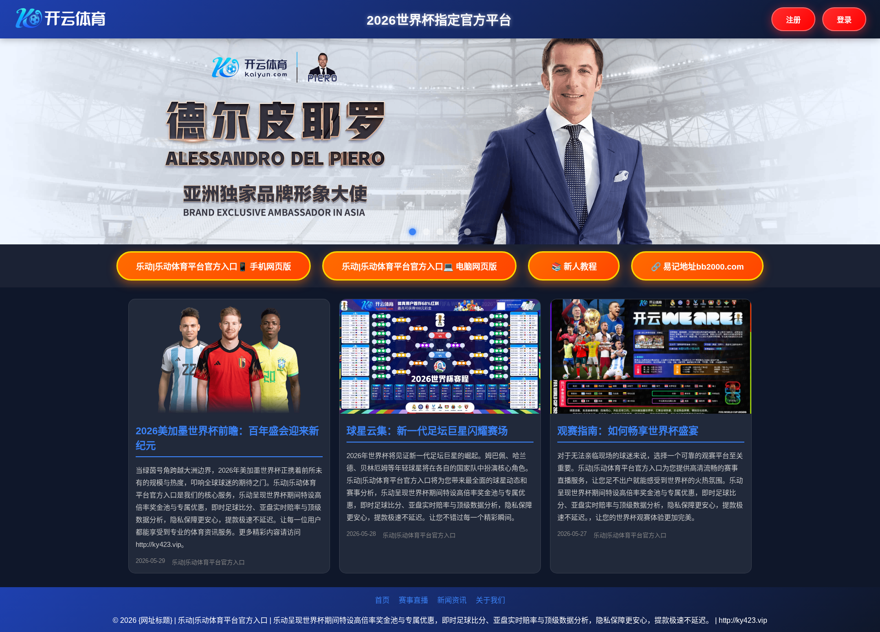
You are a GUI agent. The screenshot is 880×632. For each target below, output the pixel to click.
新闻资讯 (452, 600)
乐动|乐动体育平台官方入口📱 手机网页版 (213, 266)
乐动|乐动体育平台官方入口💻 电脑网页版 (419, 266)
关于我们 (490, 600)
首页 (382, 600)
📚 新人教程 (574, 266)
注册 (793, 20)
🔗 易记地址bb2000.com (697, 266)
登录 (844, 20)
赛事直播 (413, 600)
